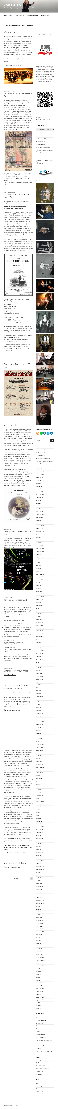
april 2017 (38, 670)
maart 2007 (39, 948)
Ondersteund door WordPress (10, 1105)
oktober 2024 (39, 497)
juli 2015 (38, 701)
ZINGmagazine (39, 1074)
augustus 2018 (39, 636)
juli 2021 (38, 560)
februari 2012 (39, 795)
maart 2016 (39, 693)
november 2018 (40, 628)
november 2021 (40, 551)
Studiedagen (39, 1062)
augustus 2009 (40, 869)
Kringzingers (24, 538)
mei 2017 (38, 667)
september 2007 (40, 931)
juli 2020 (38, 582)
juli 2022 (38, 534)
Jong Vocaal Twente (41, 1037)
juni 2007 (38, 940)
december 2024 (40, 491)
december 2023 (40, 511)
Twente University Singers (42, 1068)
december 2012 (40, 767)
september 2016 (40, 679)
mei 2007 (38, 943)
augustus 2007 (40, 934)
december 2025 (40, 472)
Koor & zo (12, 5)
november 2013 (40, 747)
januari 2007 (39, 954)
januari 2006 (39, 985)
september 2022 (40, 531)
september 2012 (40, 775)
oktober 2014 (39, 724)
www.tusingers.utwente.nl (11, 341)
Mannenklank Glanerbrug (42, 1045)
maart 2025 (39, 486)
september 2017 (40, 659)
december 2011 (40, 801)
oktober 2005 (39, 994)
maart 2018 (39, 642)
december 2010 (40, 826)
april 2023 (38, 523)
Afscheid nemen (10, 32)
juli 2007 (38, 937)
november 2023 (40, 514)
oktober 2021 (39, 554)
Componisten (39, 1023)
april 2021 (38, 565)
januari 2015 (39, 716)
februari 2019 (39, 622)
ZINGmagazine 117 (40, 141)
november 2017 (40, 653)
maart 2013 (39, 761)
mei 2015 (38, 707)
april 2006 (38, 977)
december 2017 (40, 650)
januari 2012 (39, 798)
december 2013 (40, 744)
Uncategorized (39, 1071)
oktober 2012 (39, 772)
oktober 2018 (39, 630)
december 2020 (40, 574)
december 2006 (40, 957)
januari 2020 (39, 591)
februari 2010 (39, 852)
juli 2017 (38, 662)
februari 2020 (39, 588)
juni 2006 (38, 971)
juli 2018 (38, 639)
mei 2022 (38, 540)
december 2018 (40, 625)
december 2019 (40, 594)
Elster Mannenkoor (40, 1028)
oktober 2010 (39, 832)
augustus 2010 (39, 838)
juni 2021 (38, 562)
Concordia (38, 1026)
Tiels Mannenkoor (40, 1065)
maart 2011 (39, 821)
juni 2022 (38, 537)
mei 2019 (38, 613)
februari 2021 (39, 568)
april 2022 (38, 542)
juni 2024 (38, 503)
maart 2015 (39, 710)
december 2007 (40, 923)
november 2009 (40, 860)
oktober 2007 (39, 929)
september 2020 (40, 577)
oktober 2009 (39, 863)
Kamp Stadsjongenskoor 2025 (43, 147)
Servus (37, 1057)
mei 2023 (38, 520)
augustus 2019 (39, 605)
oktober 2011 (39, 807)
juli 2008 (38, 906)
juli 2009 (38, 872)
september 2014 (40, 727)
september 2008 (40, 900)
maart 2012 (39, 792)
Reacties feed (39, 1088)
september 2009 (40, 866)
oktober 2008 (39, 897)
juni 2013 (38, 753)
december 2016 (40, 676)
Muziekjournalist (45, 15)
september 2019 (40, 602)
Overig (37, 1054)
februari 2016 (39, 696)
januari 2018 (39, 648)
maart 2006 (39, 980)
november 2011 (40, 804)
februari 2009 (39, 886)
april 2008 (38, 914)
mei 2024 (38, 506)
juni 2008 (38, 909)
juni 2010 (38, 841)
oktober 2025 (39, 477)
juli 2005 (38, 1002)
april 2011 (38, 818)
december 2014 (40, 719)
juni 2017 (38, 665)
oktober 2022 (39, 528)
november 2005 (40, 991)
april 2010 (38, 846)
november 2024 (40, 494)
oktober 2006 (39, 963)
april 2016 (38, 690)
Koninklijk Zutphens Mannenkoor (44, 1040)
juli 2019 (38, 608)
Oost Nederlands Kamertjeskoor (44, 1051)
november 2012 (40, 770)
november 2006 (40, 960)
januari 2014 (39, 741)
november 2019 (40, 596)
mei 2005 (38, 1008)
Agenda (11, 15)
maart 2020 (39, 585)
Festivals (38, 1031)
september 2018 (40, 633)
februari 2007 (39, 951)
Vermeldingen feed (40, 1086)
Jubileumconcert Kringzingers (16, 863)
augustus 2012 (39, 778)
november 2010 (40, 829)
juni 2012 (38, 784)
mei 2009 (38, 877)
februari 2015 (39, 713)
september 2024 (40, 500)
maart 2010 (39, 849)
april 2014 (38, 736)
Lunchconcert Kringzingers (15, 671)
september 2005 (40, 997)
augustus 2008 (40, 903)
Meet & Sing (39, 1048)
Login (37, 1083)
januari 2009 (39, 889)
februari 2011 (39, 824)
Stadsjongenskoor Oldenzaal (43, 1060)
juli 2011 (38, 809)
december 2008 (40, 892)
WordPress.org (39, 1091)
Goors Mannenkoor (40, 144)
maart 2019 (39, 619)
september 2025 (40, 480)
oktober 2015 (39, 699)
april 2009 (38, 880)
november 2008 (40, 895)
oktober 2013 (39, 750)
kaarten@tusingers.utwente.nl (12, 337)
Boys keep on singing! (41, 1020)
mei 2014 (38, 733)
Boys (37, 1017)
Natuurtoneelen (10, 425)
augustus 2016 (39, 682)
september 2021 (40, 557)
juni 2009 (38, 875)
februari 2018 (39, 645)
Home (5, 15)
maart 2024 (39, 508)
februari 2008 (39, 920)
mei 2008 (38, 912)
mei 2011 (38, 815)
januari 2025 (39, 489)
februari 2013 (39, 764)
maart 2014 (39, 738)
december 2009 (40, 858)
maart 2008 (39, 917)
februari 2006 (39, 983)
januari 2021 (39, 571)
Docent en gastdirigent (32, 15)
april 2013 (38, 758)
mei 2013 (38, 755)
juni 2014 (38, 730)
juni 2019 (38, 611)
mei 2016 (38, 687)
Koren (37, 1043)
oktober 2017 (39, 656)
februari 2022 (39, 545)
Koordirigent (19, 15)
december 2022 (40, 525)
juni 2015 (38, 704)
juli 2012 (38, 781)
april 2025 (38, 483)
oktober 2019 (39, 599)
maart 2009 (39, 883)
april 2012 (38, 789)
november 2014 (40, 721)
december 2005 (40, 988)
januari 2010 (39, 855)
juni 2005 (38, 1005)
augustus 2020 (40, 579)
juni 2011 (38, 812)
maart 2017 (39, 673)
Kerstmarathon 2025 (41, 138)
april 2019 (38, 616)
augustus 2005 (40, 1000)
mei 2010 (38, 843)
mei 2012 (38, 787)
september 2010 (40, 835)
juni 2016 (38, 684)
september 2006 (40, 966)
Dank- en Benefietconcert (15, 600)
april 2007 (38, 946)
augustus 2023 (39, 517)
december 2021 (40, 548)
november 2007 (40, 926)
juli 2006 (38, 968)
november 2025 (40, 474)
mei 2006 (38, 974)
